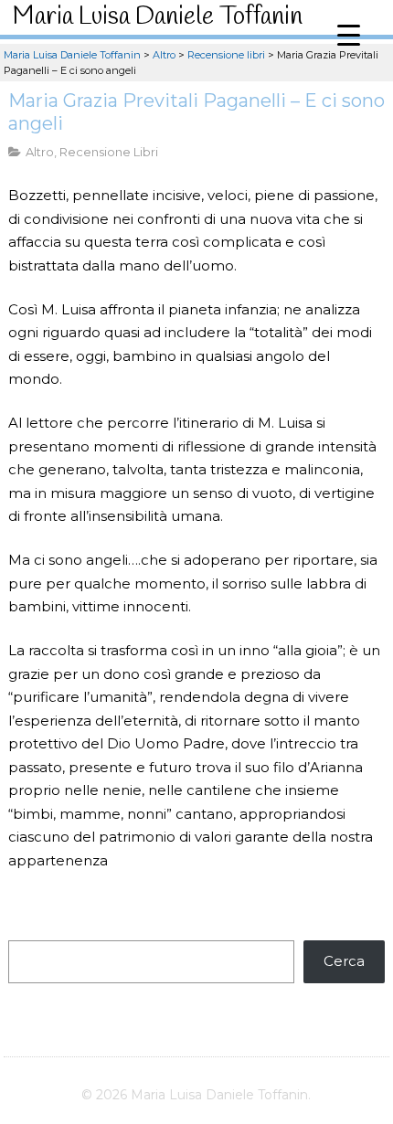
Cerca (344, 961)
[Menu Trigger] (349, 34)
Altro (40, 151)
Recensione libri (108, 151)
